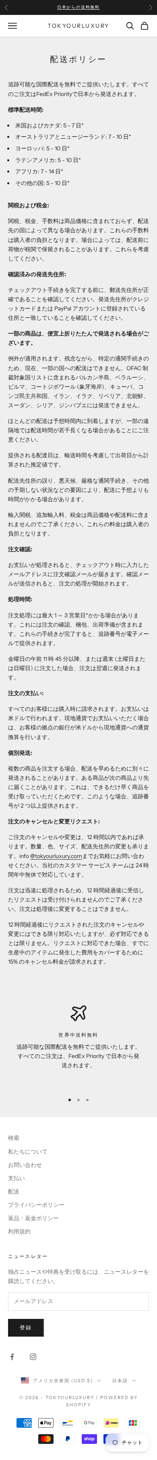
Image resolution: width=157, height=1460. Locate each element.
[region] (78, 1045)
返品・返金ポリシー (33, 1218)
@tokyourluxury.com (56, 856)
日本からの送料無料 (78, 7)
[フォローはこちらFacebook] (12, 1357)
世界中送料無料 (78, 1035)
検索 (13, 1137)
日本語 (120, 1380)
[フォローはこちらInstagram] (33, 1357)
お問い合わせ (25, 1164)
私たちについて (28, 1151)
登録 (26, 1327)
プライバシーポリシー (36, 1204)
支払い (16, 1178)
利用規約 (19, 1231)
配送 (13, 1191)
